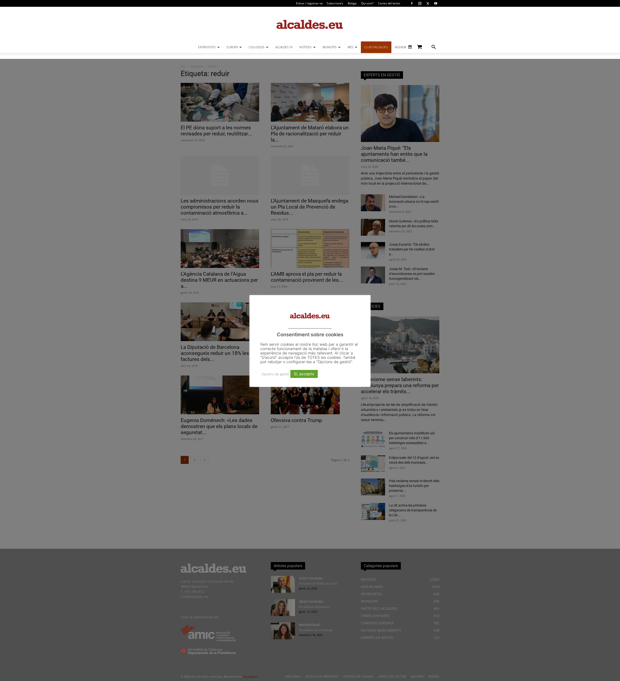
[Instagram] (419, 3)
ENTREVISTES (207, 47)
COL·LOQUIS (256, 47)
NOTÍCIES (305, 47)
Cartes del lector (389, 3)
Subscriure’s (335, 3)
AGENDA (400, 47)
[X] (427, 3)
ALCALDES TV (284, 47)
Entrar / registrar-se (309, 3)
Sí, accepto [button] (304, 373)
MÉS (350, 47)
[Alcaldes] (310, 24)
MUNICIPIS (330, 47)
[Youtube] (435, 3)
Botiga (352, 3)
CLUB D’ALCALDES (376, 47)
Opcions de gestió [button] (275, 374)
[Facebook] (411, 3)
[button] (433, 47)
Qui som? (367, 3)
